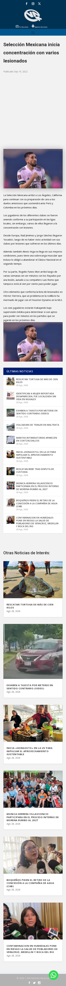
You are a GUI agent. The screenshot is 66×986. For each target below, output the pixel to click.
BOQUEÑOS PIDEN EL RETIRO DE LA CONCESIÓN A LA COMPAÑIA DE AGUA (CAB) (36, 503)
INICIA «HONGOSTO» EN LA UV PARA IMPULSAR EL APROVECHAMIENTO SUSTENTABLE (36, 454)
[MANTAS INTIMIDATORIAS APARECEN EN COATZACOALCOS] (11, 440)
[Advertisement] (33, 111)
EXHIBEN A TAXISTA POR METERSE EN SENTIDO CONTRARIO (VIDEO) (37, 412)
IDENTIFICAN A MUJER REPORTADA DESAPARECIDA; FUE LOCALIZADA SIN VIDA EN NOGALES (36, 396)
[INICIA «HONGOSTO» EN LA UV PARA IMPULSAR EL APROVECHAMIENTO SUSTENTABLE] (11, 454)
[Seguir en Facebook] (26, 3)
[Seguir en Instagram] (33, 3)
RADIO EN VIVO (41, 27)
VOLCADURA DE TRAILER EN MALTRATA (37, 424)
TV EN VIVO (23, 27)
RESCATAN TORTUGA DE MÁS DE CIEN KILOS (37, 381)
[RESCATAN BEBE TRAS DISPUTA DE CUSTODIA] (11, 471)
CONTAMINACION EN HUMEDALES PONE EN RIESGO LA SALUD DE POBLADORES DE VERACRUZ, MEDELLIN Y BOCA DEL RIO (37, 522)
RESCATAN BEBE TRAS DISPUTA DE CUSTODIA (35, 470)
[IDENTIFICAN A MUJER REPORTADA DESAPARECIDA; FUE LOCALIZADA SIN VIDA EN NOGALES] (11, 396)
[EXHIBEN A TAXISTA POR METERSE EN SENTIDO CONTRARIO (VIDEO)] (11, 413)
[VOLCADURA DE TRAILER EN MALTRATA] (11, 427)
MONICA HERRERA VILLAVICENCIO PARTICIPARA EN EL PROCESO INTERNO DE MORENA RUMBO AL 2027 (37, 486)
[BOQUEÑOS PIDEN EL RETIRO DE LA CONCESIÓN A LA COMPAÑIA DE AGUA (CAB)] (11, 503)
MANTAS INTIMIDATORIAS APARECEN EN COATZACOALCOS (36, 439)
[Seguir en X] (39, 3)
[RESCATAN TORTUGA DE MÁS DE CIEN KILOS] (11, 381)
